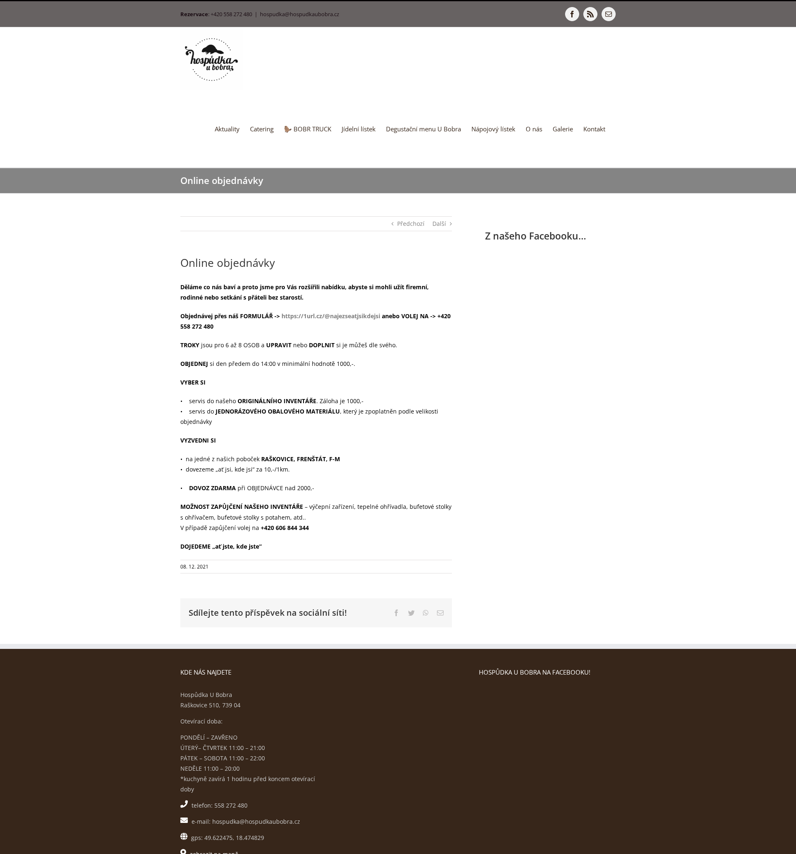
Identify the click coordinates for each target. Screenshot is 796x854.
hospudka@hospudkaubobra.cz (299, 14)
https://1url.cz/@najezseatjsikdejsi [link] (331, 316)
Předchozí (411, 223)
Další (439, 223)
